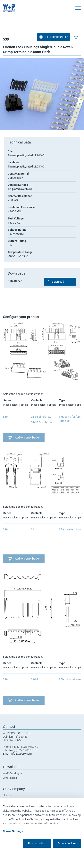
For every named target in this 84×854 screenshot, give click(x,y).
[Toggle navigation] (78, 8)
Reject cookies (37, 843)
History (7, 795)
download (58, 281)
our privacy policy (18, 823)
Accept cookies (67, 843)
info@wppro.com (21, 753)
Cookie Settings (13, 831)
